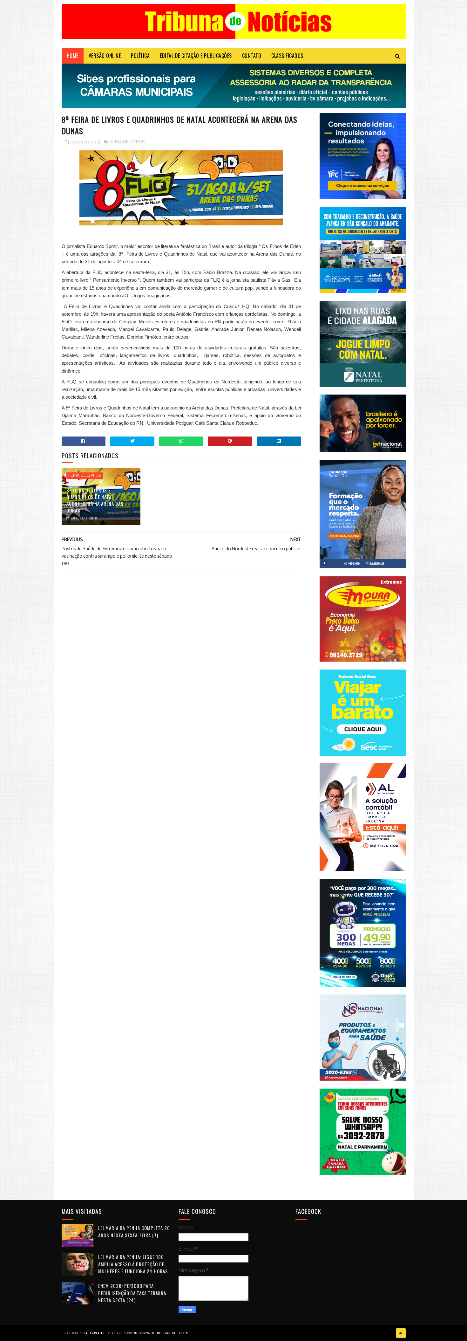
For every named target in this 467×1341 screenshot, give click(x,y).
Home (72, 55)
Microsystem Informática (155, 1333)
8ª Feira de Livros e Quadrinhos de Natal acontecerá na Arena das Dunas (95, 500)
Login (183, 1333)
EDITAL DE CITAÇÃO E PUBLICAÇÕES (196, 55)
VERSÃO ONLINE (105, 55)
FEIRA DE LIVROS (127, 142)
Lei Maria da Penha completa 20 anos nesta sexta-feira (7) (134, 1231)
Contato (251, 55)
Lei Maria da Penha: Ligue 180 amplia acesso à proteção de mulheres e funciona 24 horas (133, 1264)
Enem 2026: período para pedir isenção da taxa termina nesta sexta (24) (132, 1292)
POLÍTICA (140, 55)
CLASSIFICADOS (287, 55)
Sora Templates (92, 1333)
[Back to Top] (401, 1333)
